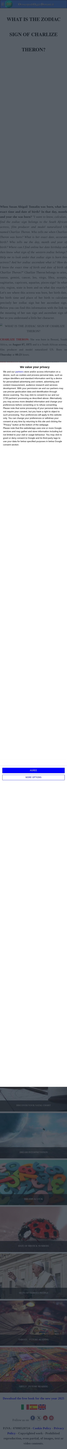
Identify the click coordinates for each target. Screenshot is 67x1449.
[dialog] (33, 724)
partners (19, 372)
